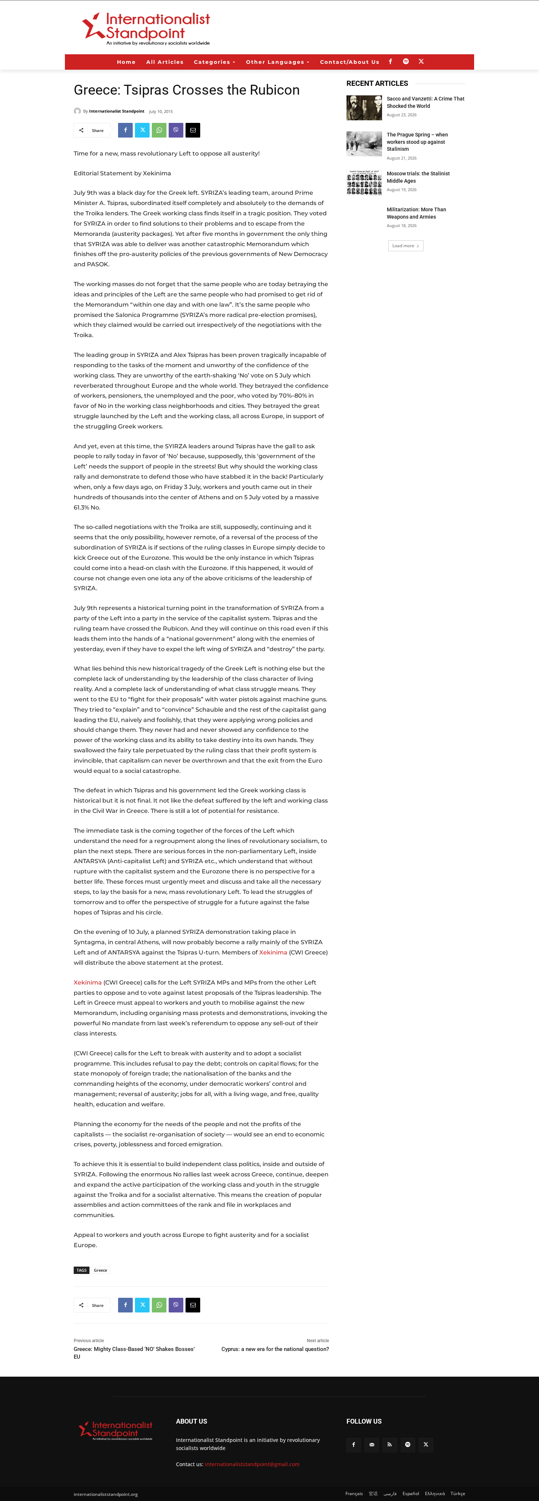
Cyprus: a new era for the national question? (275, 1349)
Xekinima (273, 952)
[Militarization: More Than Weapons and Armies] (364, 218)
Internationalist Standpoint (116, 111)
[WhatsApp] (159, 130)
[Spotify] (406, 62)
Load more (403, 245)
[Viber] (176, 130)
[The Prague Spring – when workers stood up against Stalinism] (364, 143)
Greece (100, 1270)
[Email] (193, 130)
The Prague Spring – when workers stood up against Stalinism (417, 142)
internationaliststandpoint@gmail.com (252, 1464)
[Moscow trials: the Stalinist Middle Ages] (364, 182)
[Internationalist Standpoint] (78, 111)
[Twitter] (421, 62)
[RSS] (389, 1445)
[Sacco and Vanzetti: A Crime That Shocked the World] (364, 107)
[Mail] (371, 1445)
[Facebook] (390, 62)
